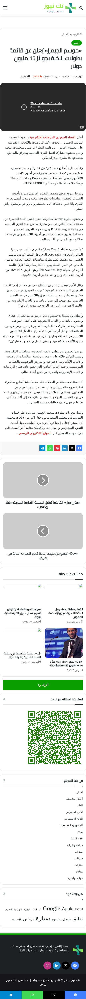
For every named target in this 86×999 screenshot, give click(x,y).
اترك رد (43, 685)
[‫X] (72, 448)
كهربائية (22, 919)
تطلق (77, 918)
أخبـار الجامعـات (74, 798)
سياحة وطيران (75, 845)
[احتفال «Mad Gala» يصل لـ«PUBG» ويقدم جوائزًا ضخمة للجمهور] (64, 594)
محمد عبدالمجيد (71, 76)
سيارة (43, 918)
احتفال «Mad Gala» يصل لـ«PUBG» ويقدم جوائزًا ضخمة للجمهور (65, 613)
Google (51, 908)
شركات (79, 858)
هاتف (13, 919)
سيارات (79, 851)
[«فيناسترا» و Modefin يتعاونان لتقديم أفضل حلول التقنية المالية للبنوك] (22, 594)
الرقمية (27, 909)
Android (79, 909)
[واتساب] (50, 448)
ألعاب (80, 805)
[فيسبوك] (79, 448)
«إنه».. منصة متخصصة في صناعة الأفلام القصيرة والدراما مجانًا (22, 655)
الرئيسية (74, 34)
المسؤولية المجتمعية (71, 825)
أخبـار (65, 34)
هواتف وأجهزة (75, 878)
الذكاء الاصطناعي (73, 818)
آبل (39, 909)
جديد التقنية (76, 838)
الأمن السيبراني (74, 812)
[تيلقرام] (42, 448)
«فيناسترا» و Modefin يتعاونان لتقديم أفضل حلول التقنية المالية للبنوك (22, 613)
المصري (8, 909)
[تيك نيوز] (60, 8)
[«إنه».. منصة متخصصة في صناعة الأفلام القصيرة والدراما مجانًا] (22, 639)
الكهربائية (18, 909)
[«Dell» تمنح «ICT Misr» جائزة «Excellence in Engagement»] (64, 643)
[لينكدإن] (65, 448)
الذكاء (34, 909)
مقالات (79, 871)
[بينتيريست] (57, 448)
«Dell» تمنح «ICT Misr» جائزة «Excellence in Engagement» (66, 663)
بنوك (80, 831)
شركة (31, 919)
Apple (67, 908)
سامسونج (56, 919)
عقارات (79, 864)
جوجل (67, 919)
